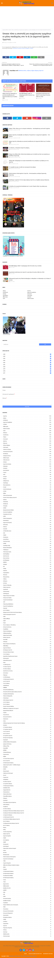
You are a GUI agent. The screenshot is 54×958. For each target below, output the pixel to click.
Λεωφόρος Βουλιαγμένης (27, 693)
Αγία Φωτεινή (27, 555)
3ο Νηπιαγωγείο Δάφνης (27, 762)
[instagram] (36, 118)
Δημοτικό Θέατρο (27, 647)
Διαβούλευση (27, 685)
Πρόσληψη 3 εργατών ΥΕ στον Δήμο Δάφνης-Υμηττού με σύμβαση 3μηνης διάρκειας (29, 180)
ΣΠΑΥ (27, 616)
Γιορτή (27, 472)
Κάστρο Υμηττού (27, 637)
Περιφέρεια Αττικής (27, 514)
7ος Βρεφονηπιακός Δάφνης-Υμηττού (27, 823)
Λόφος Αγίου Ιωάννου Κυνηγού (27, 848)
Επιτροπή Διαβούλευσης (27, 689)
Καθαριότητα (27, 480)
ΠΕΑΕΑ (27, 919)
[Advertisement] (27, 16)
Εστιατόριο (27, 672)
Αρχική (25, 953)
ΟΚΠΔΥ (27, 507)
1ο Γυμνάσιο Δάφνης (27, 727)
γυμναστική (27, 777)
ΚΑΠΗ (27, 516)
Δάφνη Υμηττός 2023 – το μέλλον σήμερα (27, 764)
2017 (27, 373)
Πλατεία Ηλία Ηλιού (27, 794)
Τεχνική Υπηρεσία (27, 863)
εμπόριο (27, 725)
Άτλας (27, 829)
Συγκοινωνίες (27, 754)
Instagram (27, 48)
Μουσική (27, 574)
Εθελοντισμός (27, 457)
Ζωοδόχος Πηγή (27, 545)
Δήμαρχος (27, 466)
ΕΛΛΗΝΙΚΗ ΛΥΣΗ (27, 787)
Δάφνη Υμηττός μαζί (27, 635)
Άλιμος (27, 827)
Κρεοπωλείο (27, 915)
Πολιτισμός (29, 295)
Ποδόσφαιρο (27, 593)
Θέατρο (27, 478)
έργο (27, 662)
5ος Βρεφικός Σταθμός (27, 875)
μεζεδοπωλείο (27, 934)
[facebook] (7, 118)
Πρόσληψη (27, 482)
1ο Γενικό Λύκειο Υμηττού (27, 758)
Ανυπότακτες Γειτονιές (27, 670)
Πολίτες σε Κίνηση (27, 449)
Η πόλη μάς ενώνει (27, 530)
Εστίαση (27, 583)
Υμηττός (29, 290)
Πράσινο (27, 570)
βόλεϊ (27, 867)
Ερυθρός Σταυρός (27, 900)
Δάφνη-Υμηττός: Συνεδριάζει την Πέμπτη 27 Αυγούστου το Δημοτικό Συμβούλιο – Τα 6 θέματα (29, 135)
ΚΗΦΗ (27, 769)
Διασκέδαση (27, 539)
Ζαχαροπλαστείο (27, 789)
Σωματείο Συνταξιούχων (27, 858)
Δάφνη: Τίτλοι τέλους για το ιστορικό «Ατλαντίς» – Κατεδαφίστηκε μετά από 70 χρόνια (29, 128)
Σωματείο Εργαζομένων (27, 606)
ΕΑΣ (27, 894)
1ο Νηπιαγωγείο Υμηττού (27, 679)
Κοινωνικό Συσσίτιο (27, 716)
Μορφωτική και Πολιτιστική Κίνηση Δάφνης (27, 612)
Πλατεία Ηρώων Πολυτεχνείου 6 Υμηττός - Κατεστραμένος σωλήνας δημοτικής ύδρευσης (27, 174)
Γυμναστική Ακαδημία (27, 599)
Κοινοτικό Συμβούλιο (27, 512)
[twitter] (17, 118)
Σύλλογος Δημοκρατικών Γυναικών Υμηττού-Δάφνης (27, 723)
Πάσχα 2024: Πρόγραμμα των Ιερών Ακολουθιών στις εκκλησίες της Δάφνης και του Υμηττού (29, 161)
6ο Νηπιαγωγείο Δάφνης (27, 877)
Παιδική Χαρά (27, 591)
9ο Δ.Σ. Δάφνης (27, 704)
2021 (27, 364)
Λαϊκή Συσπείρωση (27, 489)
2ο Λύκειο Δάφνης (27, 808)
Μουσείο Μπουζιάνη (27, 547)
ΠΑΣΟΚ (27, 535)
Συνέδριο (27, 921)
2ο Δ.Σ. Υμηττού (27, 733)
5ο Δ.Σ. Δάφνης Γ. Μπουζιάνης (27, 624)
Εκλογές (4, 293)
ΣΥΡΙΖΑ (27, 491)
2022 (27, 362)
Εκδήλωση (27, 420)
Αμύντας (27, 441)
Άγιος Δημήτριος (27, 484)
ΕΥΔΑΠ (27, 837)
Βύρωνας (27, 443)
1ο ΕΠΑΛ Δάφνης (27, 677)
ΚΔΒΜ (27, 842)
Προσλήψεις (5, 295)
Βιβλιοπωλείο (27, 885)
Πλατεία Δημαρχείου (27, 518)
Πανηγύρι (27, 505)
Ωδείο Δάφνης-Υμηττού (27, 700)
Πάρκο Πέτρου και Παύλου (27, 595)
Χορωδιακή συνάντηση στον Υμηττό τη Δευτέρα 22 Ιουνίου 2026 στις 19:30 (43, 95)
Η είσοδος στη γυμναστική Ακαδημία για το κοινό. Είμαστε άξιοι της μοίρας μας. (28, 186)
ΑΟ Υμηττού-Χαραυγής (27, 737)
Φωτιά (27, 775)
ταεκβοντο (27, 806)
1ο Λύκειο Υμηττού (27, 666)
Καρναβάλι (27, 748)
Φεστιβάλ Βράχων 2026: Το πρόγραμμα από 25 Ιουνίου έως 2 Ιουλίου (26, 95)
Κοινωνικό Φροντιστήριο (27, 652)
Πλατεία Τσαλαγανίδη (27, 695)
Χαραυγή (27, 608)
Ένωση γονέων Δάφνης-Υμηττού (27, 497)
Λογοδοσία (27, 589)
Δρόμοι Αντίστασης (27, 743)
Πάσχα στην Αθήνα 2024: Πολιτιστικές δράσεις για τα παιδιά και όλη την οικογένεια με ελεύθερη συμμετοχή (29, 155)
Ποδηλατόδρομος (27, 752)
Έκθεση (27, 578)
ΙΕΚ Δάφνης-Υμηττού (27, 649)
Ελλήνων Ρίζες (27, 746)
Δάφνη (4, 290)
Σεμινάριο (27, 800)
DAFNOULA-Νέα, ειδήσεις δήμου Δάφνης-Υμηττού (30, 70)
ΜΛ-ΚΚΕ (27, 852)
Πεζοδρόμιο (27, 549)
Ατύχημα (27, 564)
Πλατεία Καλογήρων (27, 631)
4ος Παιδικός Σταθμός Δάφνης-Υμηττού (27, 819)
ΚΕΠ (27, 601)
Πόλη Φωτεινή (27, 459)
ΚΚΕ (27, 533)
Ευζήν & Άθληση (27, 618)
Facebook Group (20, 48)
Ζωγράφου (27, 902)
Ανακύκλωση (27, 520)
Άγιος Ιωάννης (27, 558)
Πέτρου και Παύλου (27, 597)
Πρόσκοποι (27, 718)
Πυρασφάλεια (27, 572)
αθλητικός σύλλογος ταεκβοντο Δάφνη (27, 865)
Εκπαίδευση (5, 292)
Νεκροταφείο (27, 771)
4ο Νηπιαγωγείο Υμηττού (27, 817)
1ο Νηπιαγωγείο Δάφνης (27, 871)
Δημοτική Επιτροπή (27, 522)
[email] (46, 118)
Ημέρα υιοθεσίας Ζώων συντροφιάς (27, 904)
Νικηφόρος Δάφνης (27, 917)
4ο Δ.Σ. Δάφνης (27, 702)
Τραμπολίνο (27, 923)
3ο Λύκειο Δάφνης (27, 668)
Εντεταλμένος (27, 840)
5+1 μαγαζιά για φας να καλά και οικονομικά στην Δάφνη (22, 167)
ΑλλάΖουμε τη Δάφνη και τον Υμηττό (27, 708)
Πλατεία (27, 526)
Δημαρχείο (27, 739)
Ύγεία (27, 881)
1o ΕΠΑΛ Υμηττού (27, 664)
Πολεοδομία (27, 698)
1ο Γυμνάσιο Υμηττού (27, 729)
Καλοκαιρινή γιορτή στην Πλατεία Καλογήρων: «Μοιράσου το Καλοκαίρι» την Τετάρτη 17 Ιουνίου (30, 279)
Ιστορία (27, 476)
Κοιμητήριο (27, 908)
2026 (27, 354)
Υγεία (4, 298)
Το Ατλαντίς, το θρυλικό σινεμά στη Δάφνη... (19, 147)
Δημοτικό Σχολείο (27, 835)
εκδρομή (27, 641)
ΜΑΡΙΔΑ (27, 562)
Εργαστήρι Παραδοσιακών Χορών (27, 656)
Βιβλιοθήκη (27, 645)
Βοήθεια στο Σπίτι (27, 888)
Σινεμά (27, 487)
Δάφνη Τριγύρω (30, 298)
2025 (27, 356)
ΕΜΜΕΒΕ (27, 687)
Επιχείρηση (27, 537)
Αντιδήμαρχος (27, 560)
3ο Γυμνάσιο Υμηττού (27, 735)
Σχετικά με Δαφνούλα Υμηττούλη (35, 953)
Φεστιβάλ (27, 639)
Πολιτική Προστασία (27, 495)
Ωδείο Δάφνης (27, 804)
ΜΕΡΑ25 (27, 750)
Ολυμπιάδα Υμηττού (27, 660)
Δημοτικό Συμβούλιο (31, 292)
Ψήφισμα (27, 675)
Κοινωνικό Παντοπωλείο (27, 911)
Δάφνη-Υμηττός (27, 833)
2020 (27, 366)
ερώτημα (27, 931)
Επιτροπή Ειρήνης (27, 898)
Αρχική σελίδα (5, 29)
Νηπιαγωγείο (27, 658)
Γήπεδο (27, 712)
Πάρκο (27, 436)
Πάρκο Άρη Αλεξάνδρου (27, 604)
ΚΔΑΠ (27, 620)
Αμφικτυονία (27, 883)
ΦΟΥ (27, 474)
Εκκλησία (29, 296)
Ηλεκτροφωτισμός (27, 551)
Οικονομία (29, 293)
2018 (27, 370)
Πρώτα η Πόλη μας (27, 585)
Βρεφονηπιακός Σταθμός (27, 510)
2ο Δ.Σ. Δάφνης (27, 610)
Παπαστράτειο (27, 792)
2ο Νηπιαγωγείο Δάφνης (27, 873)
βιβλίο (27, 756)
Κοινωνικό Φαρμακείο (27, 913)
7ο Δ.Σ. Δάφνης (27, 683)
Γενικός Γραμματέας (27, 831)
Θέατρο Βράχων (27, 445)
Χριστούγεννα (27, 470)
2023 (27, 360)
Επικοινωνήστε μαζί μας (48, 953)
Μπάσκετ (27, 432)
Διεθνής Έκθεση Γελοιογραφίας (27, 741)
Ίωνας (27, 879)
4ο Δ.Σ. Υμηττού (27, 681)
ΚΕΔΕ (27, 906)
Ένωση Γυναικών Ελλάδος (27, 706)
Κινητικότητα (27, 714)
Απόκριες (27, 581)
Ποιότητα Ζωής (27, 541)
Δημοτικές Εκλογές (27, 464)
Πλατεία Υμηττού (27, 587)
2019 (27, 368)
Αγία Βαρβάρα (27, 553)
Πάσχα (27, 568)
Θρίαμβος (27, 766)
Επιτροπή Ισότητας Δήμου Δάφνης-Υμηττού (27, 691)
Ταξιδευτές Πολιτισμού (27, 773)
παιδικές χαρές (27, 936)
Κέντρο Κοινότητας (27, 627)
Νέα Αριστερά (27, 854)
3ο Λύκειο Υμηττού (27, 781)
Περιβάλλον (27, 629)
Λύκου (27, 850)
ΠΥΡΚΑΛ (27, 424)
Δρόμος (27, 499)
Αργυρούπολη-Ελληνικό (27, 710)
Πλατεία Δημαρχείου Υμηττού (27, 614)
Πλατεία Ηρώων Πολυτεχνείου (27, 856)
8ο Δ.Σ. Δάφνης (27, 825)
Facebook (15, 48)
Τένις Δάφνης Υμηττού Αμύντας (27, 802)
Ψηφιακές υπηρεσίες (27, 927)
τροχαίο (27, 869)
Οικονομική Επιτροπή (27, 451)
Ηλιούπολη (27, 501)
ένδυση (27, 929)
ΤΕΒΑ (27, 860)
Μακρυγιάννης (27, 576)
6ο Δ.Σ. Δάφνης (27, 821)
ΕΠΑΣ (27, 896)
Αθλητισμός (5, 296)
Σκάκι (27, 720)
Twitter (31, 48)
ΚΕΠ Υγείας (27, 524)
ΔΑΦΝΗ (27, 890)
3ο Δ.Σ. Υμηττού (27, 760)
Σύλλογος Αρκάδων (27, 633)
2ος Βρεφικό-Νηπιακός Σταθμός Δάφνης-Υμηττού (27, 810)
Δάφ (27, 892)
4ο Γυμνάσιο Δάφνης (27, 783)
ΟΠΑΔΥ (27, 543)
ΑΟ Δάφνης (27, 453)
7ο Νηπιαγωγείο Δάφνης (27, 785)
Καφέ (27, 622)
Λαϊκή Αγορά (27, 846)
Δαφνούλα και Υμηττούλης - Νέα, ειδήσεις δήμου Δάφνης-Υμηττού (22, 956)
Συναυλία (27, 528)
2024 (27, 358)
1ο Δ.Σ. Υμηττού (27, 731)
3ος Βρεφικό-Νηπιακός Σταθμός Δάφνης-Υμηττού (27, 812)
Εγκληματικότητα (27, 455)
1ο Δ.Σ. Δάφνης (27, 654)
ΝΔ (27, 566)
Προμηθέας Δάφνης (27, 796)
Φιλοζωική (27, 503)
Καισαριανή (27, 844)
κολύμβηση (27, 779)
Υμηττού (27, 925)
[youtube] (27, 118)
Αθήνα (27, 493)
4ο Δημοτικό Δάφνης (27, 814)
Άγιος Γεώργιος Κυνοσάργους (27, 643)
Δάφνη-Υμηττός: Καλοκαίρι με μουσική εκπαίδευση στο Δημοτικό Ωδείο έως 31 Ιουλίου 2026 (10, 96)
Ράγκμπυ (27, 798)
